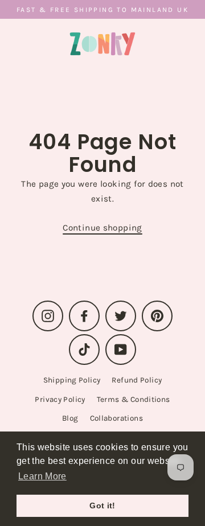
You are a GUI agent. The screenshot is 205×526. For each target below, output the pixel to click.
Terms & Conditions (133, 399)
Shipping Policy (72, 380)
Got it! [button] (102, 505)
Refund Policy (137, 380)
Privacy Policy (60, 399)
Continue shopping (102, 228)
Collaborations (116, 418)
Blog (70, 418)
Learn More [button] (42, 476)
